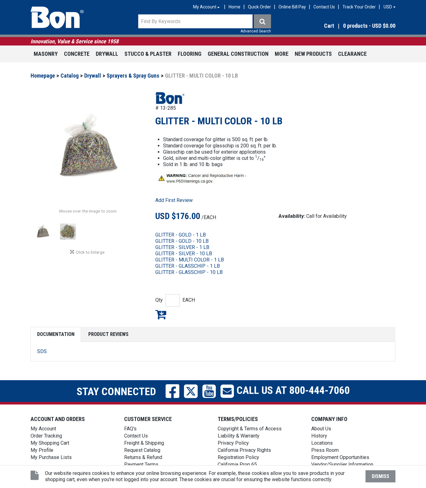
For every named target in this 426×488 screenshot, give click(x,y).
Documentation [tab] (56, 334)
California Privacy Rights (244, 450)
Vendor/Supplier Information (342, 464)
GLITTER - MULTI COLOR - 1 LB (189, 260)
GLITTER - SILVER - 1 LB (182, 247)
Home (234, 6)
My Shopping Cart (50, 443)
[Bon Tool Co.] (57, 17)
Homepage (43, 75)
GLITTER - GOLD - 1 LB (180, 235)
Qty (159, 300)
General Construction (238, 53)
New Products (313, 53)
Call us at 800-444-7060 (292, 390)
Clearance (352, 53)
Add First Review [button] (174, 200)
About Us (321, 429)
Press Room (325, 450)
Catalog (70, 75)
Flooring (189, 53)
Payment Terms (141, 464)
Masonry (46, 53)
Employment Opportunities (340, 457)
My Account (43, 429)
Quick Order (259, 6)
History (319, 436)
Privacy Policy (233, 443)
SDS (42, 351)
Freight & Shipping (144, 443)
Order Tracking (46, 436)
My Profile (42, 450)
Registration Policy (238, 457)
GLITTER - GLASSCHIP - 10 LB (189, 272)
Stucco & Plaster (148, 53)
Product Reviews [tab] (108, 334)
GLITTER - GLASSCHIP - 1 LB (187, 266)
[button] (340, 26)
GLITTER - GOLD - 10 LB (182, 241)
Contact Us (324, 6)
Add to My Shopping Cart (160, 314)
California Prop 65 (237, 464)
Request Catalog (142, 450)
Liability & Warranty (238, 436)
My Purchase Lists (51, 457)
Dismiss (380, 476)
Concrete (77, 53)
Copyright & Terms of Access (250, 429)
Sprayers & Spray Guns (133, 75)
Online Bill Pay (292, 6)
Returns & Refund (143, 457)
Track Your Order (359, 6)
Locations (322, 443)
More (281, 53)
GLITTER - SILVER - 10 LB (183, 253)
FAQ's (130, 429)
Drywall (107, 53)
